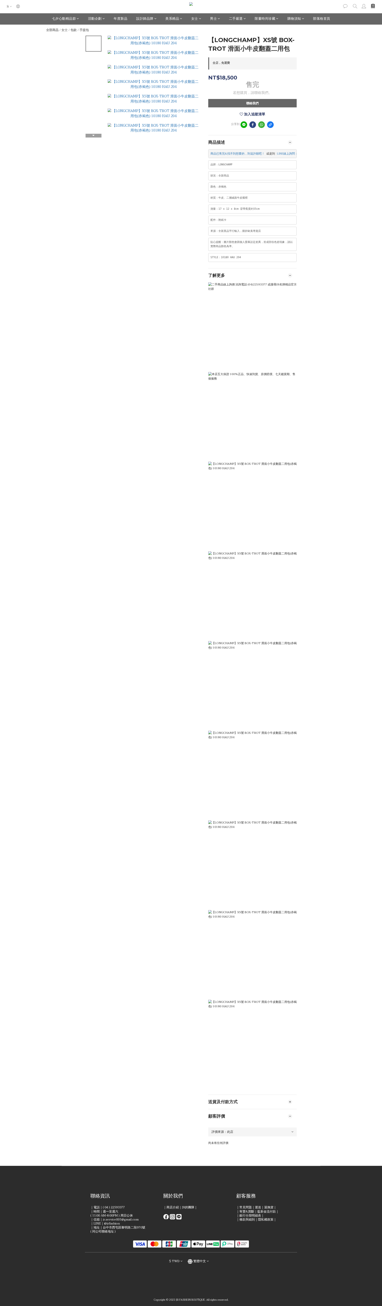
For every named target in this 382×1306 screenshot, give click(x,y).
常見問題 (245, 1207)
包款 (74, 30)
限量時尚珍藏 (265, 18)
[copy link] (270, 124)
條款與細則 (247, 1219)
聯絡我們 (252, 103)
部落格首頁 (321, 18)
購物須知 (294, 18)
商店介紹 (172, 1207)
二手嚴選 (236, 18)
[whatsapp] (261, 124)
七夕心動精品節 (64, 18)
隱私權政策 (265, 1219)
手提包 (84, 30)
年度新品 (120, 18)
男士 (213, 18)
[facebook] (252, 124)
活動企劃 (95, 18)
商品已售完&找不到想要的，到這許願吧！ (237, 153)
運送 (258, 1207)
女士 (194, 18)
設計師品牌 (144, 18)
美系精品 (172, 18)
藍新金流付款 (266, 1211)
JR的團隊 (188, 1207)
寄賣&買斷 (246, 1211)
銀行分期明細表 (250, 1215)
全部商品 (52, 30)
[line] (244, 124)
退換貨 (268, 1207)
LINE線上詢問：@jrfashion (294, 153)
